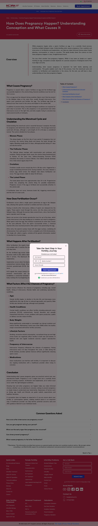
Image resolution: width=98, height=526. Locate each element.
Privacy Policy (57, 273)
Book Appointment (49, 270)
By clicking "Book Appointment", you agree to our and (49, 273)
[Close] (65, 245)
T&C (62, 273)
